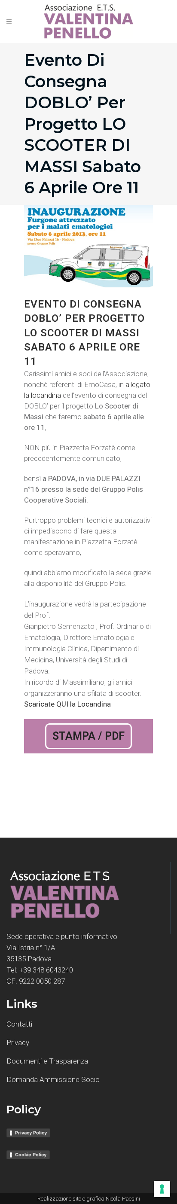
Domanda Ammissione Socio (53, 1079)
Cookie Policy (30, 1155)
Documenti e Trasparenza (47, 1061)
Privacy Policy (31, 1133)
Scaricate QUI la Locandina (67, 704)
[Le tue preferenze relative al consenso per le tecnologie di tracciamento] (162, 1189)
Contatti (19, 1024)
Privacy (17, 1042)
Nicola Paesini (123, 1198)
